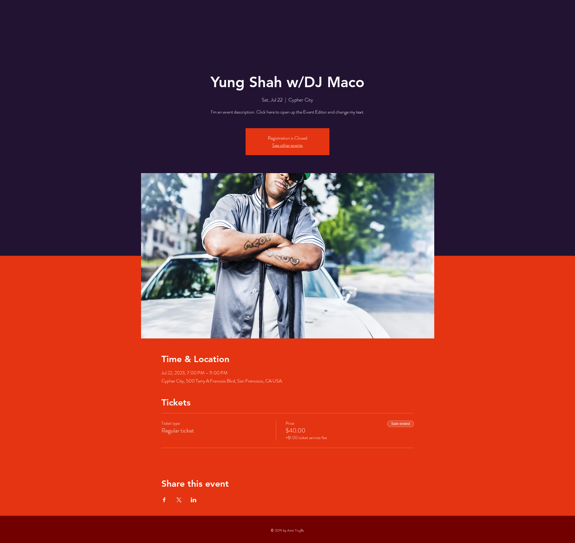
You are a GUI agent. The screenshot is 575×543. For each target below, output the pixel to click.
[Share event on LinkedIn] (193, 499)
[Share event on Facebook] (164, 499)
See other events (287, 145)
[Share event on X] (179, 499)
